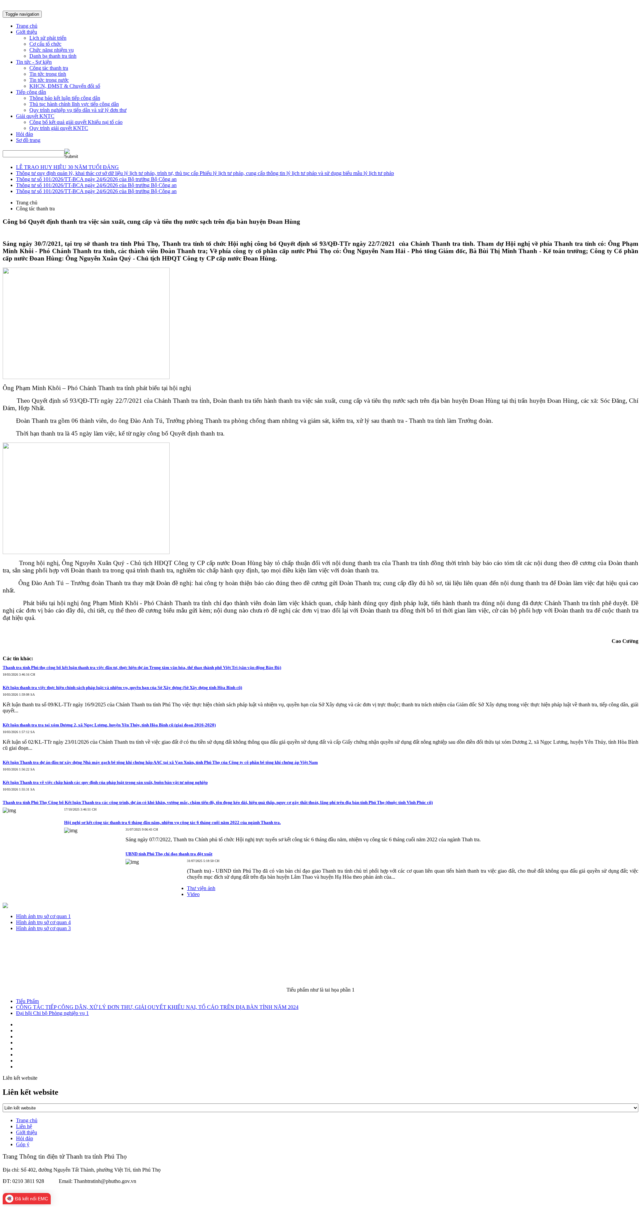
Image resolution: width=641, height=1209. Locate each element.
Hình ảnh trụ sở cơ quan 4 (43, 922)
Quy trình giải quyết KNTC (58, 128)
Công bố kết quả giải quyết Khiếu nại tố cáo (76, 122)
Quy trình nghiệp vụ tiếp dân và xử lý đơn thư (78, 110)
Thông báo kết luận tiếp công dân (64, 98)
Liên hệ (24, 1126)
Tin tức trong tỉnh (47, 74)
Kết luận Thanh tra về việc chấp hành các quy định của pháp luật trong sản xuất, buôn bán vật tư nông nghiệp (105, 782)
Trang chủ (26, 1120)
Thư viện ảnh (201, 888)
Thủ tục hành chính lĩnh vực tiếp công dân (74, 104)
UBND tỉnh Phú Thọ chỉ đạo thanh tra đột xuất (169, 853)
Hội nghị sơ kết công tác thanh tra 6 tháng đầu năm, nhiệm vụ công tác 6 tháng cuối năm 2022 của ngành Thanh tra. (172, 822)
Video (193, 894)
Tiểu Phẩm (27, 1001)
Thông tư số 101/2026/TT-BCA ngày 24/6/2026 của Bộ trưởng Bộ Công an (96, 179)
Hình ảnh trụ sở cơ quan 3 (43, 928)
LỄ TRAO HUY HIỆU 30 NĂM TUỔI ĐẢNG (67, 167)
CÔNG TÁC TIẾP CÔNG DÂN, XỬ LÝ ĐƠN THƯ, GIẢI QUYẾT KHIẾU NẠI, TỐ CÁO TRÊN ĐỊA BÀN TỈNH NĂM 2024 (157, 1007)
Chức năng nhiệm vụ (51, 50)
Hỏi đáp (24, 1138)
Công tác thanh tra (48, 68)
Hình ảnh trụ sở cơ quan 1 (43, 916)
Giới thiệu (26, 1132)
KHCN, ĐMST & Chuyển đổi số (64, 86)
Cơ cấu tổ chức (45, 44)
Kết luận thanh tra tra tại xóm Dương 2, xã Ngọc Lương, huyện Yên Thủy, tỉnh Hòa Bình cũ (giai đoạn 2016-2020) (109, 724)
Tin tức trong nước (49, 80)
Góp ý (22, 1144)
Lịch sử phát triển (47, 38)
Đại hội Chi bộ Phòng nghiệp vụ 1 (52, 1013)
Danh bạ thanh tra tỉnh (52, 56)
